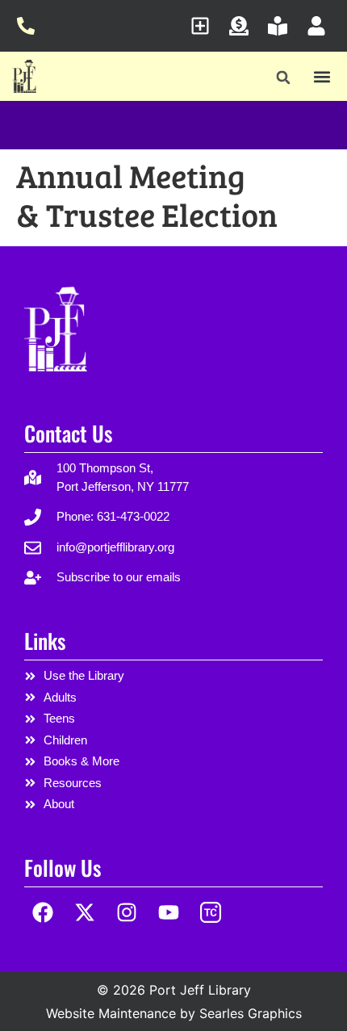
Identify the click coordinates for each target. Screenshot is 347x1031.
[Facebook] (43, 913)
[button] (283, 77)
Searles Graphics (250, 1013)
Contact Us (68, 433)
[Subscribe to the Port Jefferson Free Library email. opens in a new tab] (204, 26)
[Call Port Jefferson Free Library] (30, 26)
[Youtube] (168, 913)
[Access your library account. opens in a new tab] (321, 26)
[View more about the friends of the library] (282, 26)
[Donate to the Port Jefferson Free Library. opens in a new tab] (243, 26)
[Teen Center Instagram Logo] (210, 913)
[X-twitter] (85, 913)
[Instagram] (127, 913)
